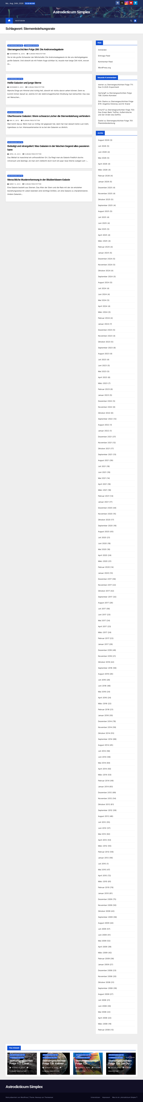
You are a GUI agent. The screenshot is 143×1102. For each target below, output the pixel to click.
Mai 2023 (102, 371)
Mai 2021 (102, 478)
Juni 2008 (102, 1006)
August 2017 (103, 603)
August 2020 (103, 531)
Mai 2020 (102, 549)
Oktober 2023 (104, 342)
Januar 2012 (103, 858)
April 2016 (102, 697)
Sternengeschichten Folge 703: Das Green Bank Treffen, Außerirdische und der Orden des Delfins (116, 112)
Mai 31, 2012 (14, 120)
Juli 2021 (102, 466)
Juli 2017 (102, 609)
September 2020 (105, 525)
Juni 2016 (102, 686)
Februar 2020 (104, 567)
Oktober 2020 (104, 520)
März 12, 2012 (15, 184)
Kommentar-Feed (105, 62)
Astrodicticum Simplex (71, 12)
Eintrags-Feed (104, 56)
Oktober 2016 (104, 662)
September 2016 (105, 668)
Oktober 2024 (104, 270)
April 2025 (102, 235)
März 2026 (103, 170)
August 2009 (103, 923)
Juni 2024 (102, 294)
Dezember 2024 (105, 259)
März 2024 (103, 312)
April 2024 (102, 306)
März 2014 (102, 775)
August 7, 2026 (84, 1067)
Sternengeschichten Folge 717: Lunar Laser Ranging (21, 1063)
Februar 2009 (104, 958)
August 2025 (103, 211)
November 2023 (105, 336)
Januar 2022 (103, 431)
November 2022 (105, 407)
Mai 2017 (102, 620)
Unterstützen (95, 1097)
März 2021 (102, 490)
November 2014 (105, 727)
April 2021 (102, 484)
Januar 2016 (103, 715)
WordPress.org (104, 67)
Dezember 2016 (105, 650)
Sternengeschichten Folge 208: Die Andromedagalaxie (35, 49)
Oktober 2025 (104, 199)
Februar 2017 (103, 638)
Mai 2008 (102, 1012)
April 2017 (102, 626)
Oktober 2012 (104, 804)
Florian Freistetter (37, 54)
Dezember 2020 (105, 508)
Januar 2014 (103, 786)
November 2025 (105, 193)
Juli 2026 (102, 146)
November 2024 (105, 265)
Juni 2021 (102, 472)
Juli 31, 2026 (115, 1067)
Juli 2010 (102, 864)
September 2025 (105, 205)
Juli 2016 (102, 680)
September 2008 (105, 988)
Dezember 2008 (105, 970)
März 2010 (102, 881)
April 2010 (102, 875)
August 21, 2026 (18, 1067)
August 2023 (103, 353)
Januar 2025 (103, 253)
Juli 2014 (102, 751)
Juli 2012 (102, 822)
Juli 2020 (102, 537)
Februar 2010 (103, 887)
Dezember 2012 (105, 792)
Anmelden (102, 50)
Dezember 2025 (105, 187)
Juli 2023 (102, 359)
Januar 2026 (103, 181)
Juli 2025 (102, 217)
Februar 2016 (103, 709)
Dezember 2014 (105, 721)
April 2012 (102, 840)
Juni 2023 (102, 365)
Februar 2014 (103, 781)
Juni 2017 (102, 614)
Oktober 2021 (104, 448)
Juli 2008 (102, 1000)
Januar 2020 (103, 573)
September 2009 (105, 917)
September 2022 (105, 419)
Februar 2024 (104, 318)
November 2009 (105, 905)
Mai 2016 (102, 692)
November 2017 (105, 585)
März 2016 (102, 703)
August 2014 (103, 745)
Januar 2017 (103, 644)
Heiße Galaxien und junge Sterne (24, 82)
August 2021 (103, 460)
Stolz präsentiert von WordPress (17, 1097)
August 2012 (103, 816)
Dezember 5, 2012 (16, 87)
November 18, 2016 (17, 54)
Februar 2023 (104, 389)
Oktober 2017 (104, 591)
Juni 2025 (102, 223)
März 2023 (103, 383)
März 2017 (102, 632)
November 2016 (105, 656)
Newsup (38, 1097)
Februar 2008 (104, 1030)
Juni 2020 (102, 543)
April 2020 (102, 555)
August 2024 (103, 282)
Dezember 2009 (105, 899)
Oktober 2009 (104, 911)
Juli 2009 (102, 929)
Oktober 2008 (104, 982)
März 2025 (103, 241)
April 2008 (102, 1018)
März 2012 (102, 846)
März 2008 (103, 1024)
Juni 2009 (102, 935)
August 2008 (103, 994)
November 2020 (105, 514)
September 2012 (105, 810)
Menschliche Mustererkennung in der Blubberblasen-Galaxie (38, 179)
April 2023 (102, 377)
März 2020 (103, 561)
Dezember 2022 (105, 401)
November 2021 (105, 442)
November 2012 (105, 798)
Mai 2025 (102, 229)
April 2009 (102, 947)
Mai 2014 (102, 763)
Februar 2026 (104, 176)
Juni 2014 (102, 757)
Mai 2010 (102, 869)
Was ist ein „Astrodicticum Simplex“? (124, 1097)
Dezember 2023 (105, 330)
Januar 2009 (103, 964)
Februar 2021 (103, 496)
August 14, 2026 (51, 1067)
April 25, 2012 (15, 154)
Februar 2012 (103, 852)
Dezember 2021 (105, 437)
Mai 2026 (102, 158)
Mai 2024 (102, 300)
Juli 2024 (102, 288)
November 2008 (105, 976)
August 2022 (103, 425)
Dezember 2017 (105, 579)
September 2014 (105, 739)
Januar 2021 (103, 502)
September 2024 (105, 276)
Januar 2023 (103, 395)
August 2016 (103, 674)
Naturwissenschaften (15, 45)
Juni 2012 (102, 828)
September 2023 (105, 348)
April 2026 (102, 164)
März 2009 (103, 952)
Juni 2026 (102, 152)
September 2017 (105, 597)
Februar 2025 (104, 247)
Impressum (106, 1097)
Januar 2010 (103, 893)
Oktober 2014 (104, 733)
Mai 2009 (102, 941)
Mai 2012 (102, 834)
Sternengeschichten (31, 45)
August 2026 (103, 140)
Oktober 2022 (104, 413)
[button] (131, 21)
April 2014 (102, 769)
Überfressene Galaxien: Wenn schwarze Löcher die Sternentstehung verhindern (48, 116)
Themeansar (48, 1097)
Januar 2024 (103, 324)
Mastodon (20, 21)
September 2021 (105, 454)
